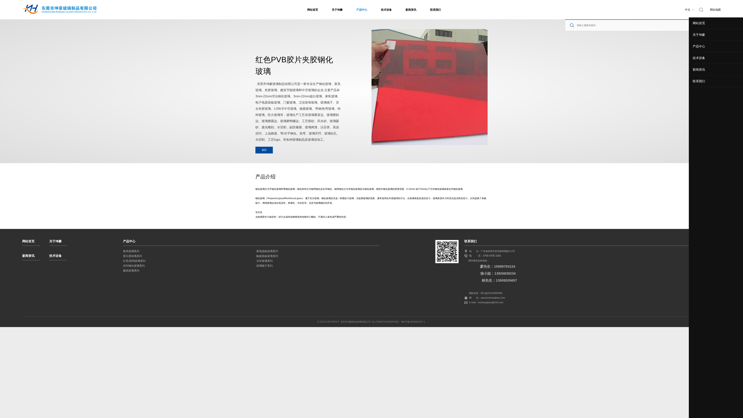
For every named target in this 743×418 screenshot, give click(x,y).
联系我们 (435, 9)
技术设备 (386, 9)
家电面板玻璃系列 (267, 251)
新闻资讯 (411, 9)
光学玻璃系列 (264, 260)
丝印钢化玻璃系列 (134, 265)
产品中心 (361, 9)
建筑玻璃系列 (131, 270)
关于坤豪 (337, 9)
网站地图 (715, 9)
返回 (264, 150)
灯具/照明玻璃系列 (134, 260)
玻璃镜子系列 (264, 265)
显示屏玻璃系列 (132, 256)
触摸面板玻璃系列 (267, 256)
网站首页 (312, 9)
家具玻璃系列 (131, 251)
